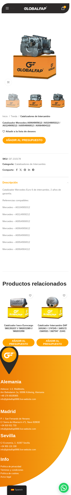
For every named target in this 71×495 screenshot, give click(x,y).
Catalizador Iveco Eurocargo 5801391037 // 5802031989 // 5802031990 (18, 328)
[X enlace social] (20, 170)
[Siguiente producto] (67, 116)
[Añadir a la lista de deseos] (30, 295)
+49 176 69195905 (9, 395)
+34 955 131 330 (8, 446)
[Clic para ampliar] (8, 82)
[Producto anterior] (60, 116)
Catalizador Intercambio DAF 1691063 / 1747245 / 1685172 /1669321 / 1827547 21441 (52, 328)
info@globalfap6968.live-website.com (18, 399)
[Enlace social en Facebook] (16, 170)
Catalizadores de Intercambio (35, 116)
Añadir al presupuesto (24, 140)
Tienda (14, 116)
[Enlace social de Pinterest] (25, 170)
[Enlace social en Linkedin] (29, 170)
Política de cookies (9, 473)
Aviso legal (5, 477)
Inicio (5, 116)
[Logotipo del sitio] (35, 8)
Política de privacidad (10, 466)
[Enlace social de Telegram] (33, 170)
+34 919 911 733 (8, 425)
